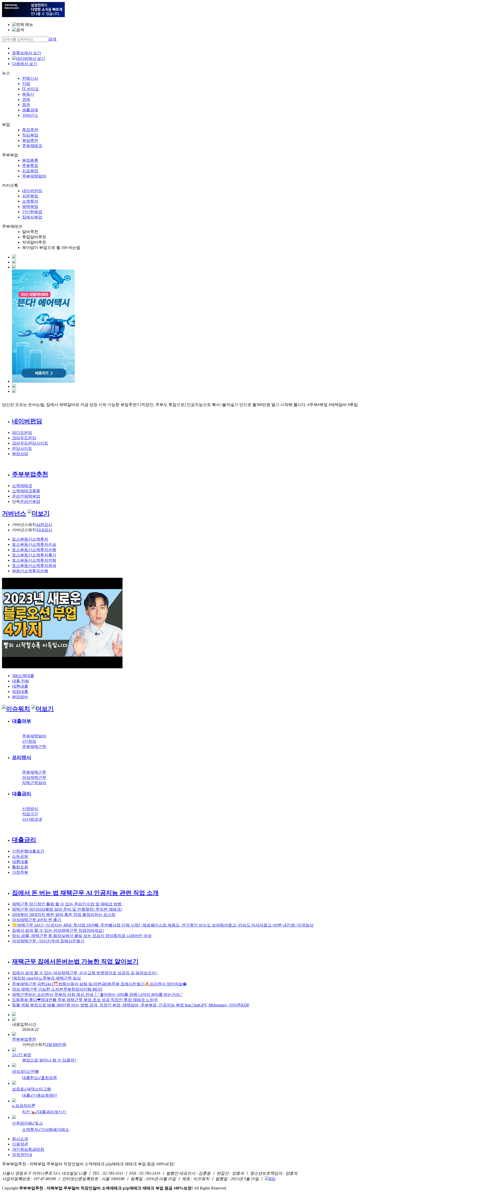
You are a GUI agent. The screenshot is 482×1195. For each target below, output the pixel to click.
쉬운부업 (30, 196)
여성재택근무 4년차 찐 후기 (36, 920)
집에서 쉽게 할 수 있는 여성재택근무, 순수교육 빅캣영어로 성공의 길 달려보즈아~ (85, 973)
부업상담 (20, 454)
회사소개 (20, 1139)
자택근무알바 (34, 783)
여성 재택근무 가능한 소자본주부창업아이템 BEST (57, 989)
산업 (26, 83)
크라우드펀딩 (24, 438)
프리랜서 (21, 757)
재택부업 (30, 206)
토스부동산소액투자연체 (34, 560)
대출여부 (21, 721)
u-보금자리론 (23, 1105)
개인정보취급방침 (28, 1149)
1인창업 (29, 741)
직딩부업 (30, 135)
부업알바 (20, 697)
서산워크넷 (32, 819)
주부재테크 (32, 146)
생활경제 (30, 110)
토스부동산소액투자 (30, 539)
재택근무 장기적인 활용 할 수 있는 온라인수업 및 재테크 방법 (67, 904)
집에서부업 (32, 217)
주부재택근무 (34, 746)
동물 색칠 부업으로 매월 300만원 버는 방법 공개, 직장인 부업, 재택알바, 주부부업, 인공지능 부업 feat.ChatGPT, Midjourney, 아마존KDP (130, 1005)
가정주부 (20, 872)
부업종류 (30, 160)
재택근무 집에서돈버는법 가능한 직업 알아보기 (75, 961)
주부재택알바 (34, 176)
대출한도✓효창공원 (39, 1078)
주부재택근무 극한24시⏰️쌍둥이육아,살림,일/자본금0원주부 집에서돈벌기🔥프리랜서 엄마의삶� (99, 984)
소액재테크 (22, 485)
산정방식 (30, 809)
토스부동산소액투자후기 (34, 555)
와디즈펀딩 (22, 432)
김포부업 (30, 171)
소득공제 (20, 856)
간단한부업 (32, 212)
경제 (26, 99)
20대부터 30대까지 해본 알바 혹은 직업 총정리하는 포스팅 (63, 914)
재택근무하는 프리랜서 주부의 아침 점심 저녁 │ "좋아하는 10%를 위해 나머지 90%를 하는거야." (97, 994)
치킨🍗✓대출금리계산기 (44, 1112)
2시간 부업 (21, 1055)
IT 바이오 (30, 89)
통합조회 (20, 867)
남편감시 (44, 524)
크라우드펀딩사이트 (30, 443)
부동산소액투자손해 (30, 571)
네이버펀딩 (32, 191)
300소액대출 (23, 676)
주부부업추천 (30, 474)
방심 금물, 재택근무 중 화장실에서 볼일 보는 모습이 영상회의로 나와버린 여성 (82, 936)
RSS (272, 1179)
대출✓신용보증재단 (39, 1095)
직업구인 (30, 814)
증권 (26, 105)
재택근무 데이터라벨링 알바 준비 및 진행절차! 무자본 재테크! (67, 909)
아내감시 (44, 530)
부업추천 (30, 140)
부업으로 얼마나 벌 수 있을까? (49, 1060)
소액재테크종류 (26, 491)
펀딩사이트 (22, 448)
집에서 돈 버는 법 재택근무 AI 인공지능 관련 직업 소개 (85, 893)
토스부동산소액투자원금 (34, 565)
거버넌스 (30, 115)
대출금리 (21, 793)
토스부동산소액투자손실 (34, 544)
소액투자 (30, 201)
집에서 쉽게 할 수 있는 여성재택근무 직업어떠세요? (58, 930)
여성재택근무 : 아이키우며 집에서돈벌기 (48, 941)
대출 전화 (20, 681)
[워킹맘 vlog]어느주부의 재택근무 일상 (46, 978)
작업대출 (20, 691)
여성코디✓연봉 (25, 1071)
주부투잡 (30, 165)
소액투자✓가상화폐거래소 (45, 1129)
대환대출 (20, 686)
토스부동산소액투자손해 (34, 550)
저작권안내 (22, 1155)
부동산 (28, 94)
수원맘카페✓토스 (27, 1123)
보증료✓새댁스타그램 (31, 1089)
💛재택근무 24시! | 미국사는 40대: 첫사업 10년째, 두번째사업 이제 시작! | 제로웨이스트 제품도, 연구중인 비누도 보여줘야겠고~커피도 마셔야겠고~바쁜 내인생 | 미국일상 (163, 925)
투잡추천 (30, 130)
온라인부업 (30, 501)
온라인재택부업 (26, 496)
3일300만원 (56, 1044)
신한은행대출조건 (28, 851)
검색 (52, 39)
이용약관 (20, 1144)
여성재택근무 (34, 777)
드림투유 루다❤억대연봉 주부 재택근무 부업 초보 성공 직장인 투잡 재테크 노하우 (85, 1000)
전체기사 (30, 78)
